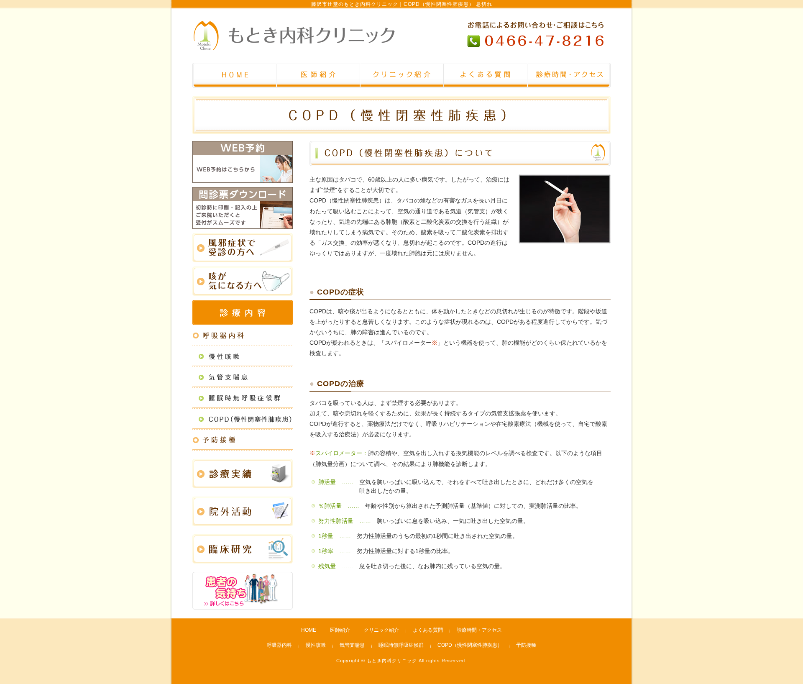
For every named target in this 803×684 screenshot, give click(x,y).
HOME (308, 630)
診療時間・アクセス (479, 630)
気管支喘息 (352, 645)
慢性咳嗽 (316, 645)
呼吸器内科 (279, 645)
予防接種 (526, 645)
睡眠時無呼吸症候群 (401, 645)
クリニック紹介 (381, 630)
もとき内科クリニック (392, 660)
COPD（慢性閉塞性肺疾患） (469, 645)
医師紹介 (340, 630)
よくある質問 (428, 630)
